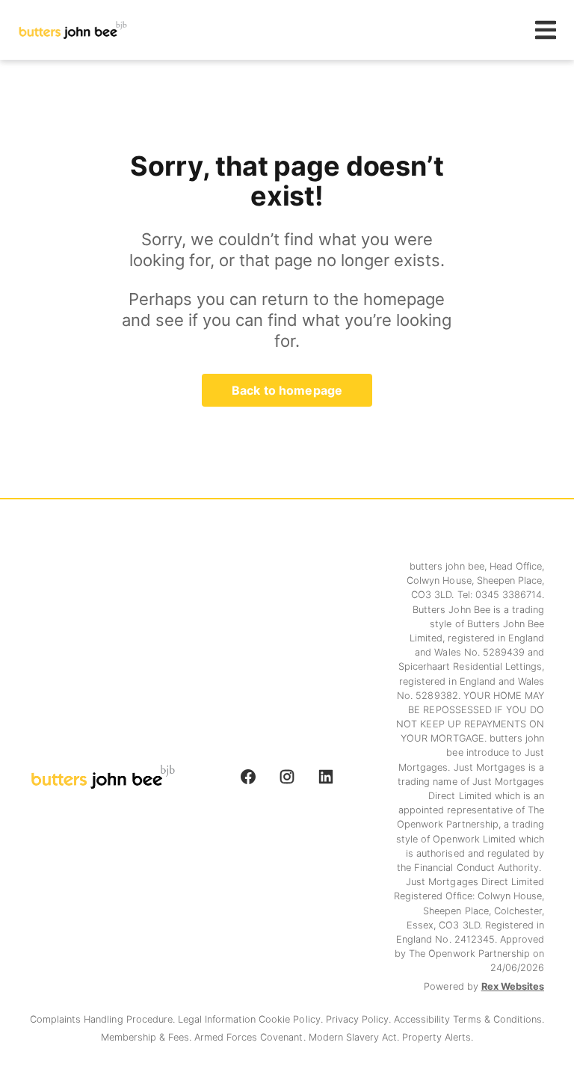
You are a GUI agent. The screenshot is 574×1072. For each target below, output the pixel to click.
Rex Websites (512, 986)
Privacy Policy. (360, 1019)
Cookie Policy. (292, 1019)
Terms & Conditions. (498, 1019)
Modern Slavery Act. (356, 1037)
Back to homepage (287, 390)
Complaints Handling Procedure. (104, 1019)
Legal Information (218, 1019)
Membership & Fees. (147, 1037)
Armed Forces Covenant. (251, 1037)
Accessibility (423, 1019)
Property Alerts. (437, 1037)
